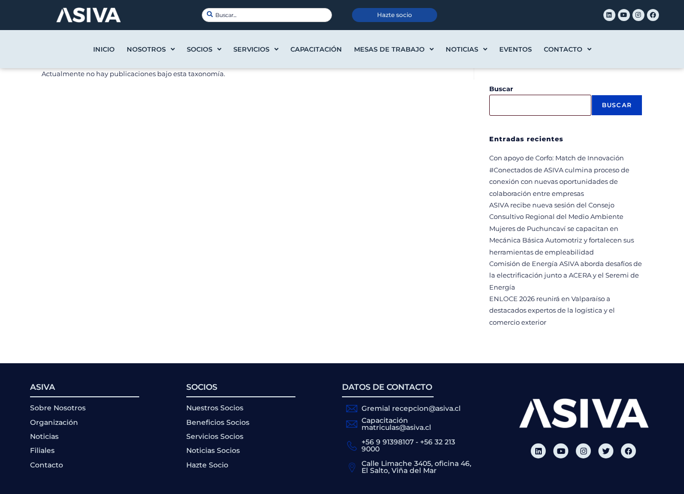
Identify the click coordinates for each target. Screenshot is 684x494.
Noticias (462, 49)
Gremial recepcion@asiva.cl (411, 408)
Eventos (515, 49)
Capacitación (316, 49)
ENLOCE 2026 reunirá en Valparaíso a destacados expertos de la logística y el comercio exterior (552, 310)
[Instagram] (638, 15)
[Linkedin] (609, 15)
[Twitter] (605, 450)
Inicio (104, 49)
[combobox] (267, 15)
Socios (199, 49)
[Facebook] (653, 15)
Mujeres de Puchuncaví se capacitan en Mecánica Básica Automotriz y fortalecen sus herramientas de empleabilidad (561, 240)
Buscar (501, 89)
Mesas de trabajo (389, 49)
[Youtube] (624, 15)
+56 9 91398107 (388, 441)
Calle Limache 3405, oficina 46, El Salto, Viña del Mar (416, 467)
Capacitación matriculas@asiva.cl (396, 424)
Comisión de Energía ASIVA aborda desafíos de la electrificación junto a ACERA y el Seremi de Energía (565, 275)
